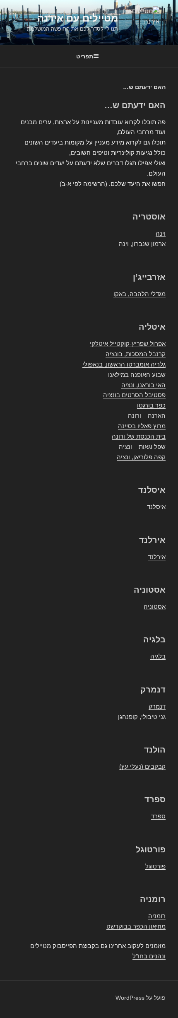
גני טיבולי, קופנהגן (142, 716)
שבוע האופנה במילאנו (137, 374)
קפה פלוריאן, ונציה (141, 457)
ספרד (158, 816)
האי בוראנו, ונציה (143, 384)
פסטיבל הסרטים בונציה (134, 394)
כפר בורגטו (151, 405)
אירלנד (157, 556)
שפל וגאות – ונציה (142, 446)
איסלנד (156, 506)
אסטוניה (155, 606)
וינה (161, 233)
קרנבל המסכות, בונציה (136, 353)
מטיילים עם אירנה (77, 18)
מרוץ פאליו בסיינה (142, 425)
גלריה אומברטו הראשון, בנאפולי (124, 364)
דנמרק (157, 706)
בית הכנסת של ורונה (139, 436)
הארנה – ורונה (147, 415)
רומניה (157, 915)
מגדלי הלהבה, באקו (139, 293)
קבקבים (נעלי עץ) (142, 766)
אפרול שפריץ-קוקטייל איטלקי (128, 343)
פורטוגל (155, 866)
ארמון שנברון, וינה (142, 243)
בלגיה (158, 656)
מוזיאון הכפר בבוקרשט (136, 926)
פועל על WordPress (140, 997)
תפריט (84, 56)
